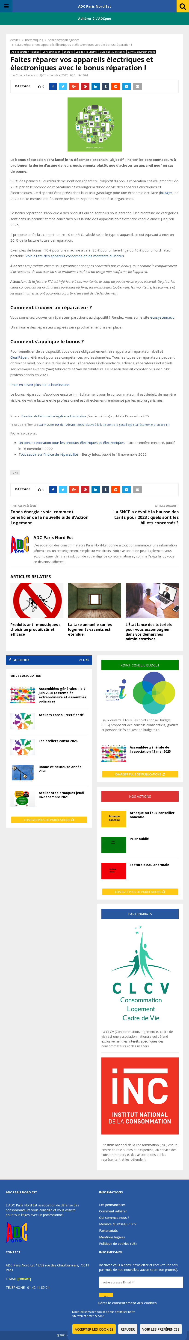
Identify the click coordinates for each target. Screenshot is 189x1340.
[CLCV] (140, 1027)
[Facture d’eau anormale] (113, 871)
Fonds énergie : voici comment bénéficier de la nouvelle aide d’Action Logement (49, 517)
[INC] (140, 1133)
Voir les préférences (161, 1329)
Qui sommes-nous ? (114, 1217)
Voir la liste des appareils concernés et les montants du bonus (75, 256)
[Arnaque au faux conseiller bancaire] (113, 819)
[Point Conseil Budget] (140, 715)
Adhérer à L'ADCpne (94, 18)
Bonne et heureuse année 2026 (60, 769)
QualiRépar (19, 357)
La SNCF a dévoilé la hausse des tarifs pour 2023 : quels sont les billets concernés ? (146, 517)
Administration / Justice (25, 51)
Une (15, 472)
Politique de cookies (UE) (118, 1243)
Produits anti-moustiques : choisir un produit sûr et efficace (35, 629)
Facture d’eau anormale (149, 865)
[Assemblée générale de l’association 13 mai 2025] (113, 753)
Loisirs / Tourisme (86, 51)
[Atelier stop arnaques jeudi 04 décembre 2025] (22, 799)
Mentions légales (112, 1237)
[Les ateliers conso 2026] (22, 747)
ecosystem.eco (162, 317)
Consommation (51, 51)
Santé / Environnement (141, 51)
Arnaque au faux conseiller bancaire (152, 815)
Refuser (128, 1329)
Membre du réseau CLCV (117, 1224)
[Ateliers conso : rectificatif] (22, 721)
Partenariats (108, 1230)
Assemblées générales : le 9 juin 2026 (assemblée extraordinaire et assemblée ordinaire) (62, 694)
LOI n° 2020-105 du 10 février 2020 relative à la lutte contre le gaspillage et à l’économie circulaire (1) (103, 425)
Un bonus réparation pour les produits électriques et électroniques (71, 442)
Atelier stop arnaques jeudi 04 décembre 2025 (61, 795)
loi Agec (166, 192)
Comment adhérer (113, 1211)
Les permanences (112, 1205)
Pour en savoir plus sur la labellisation (40, 384)
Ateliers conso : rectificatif (61, 715)
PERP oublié (139, 839)
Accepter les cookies (94, 1329)
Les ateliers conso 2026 (58, 741)
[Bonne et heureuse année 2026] (22, 773)
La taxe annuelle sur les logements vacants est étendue (90, 629)
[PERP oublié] (113, 845)
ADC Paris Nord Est (94, 6)
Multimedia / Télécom (112, 51)
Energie (68, 51)
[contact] (24, 1279)
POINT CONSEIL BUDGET (140, 665)
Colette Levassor (27, 75)
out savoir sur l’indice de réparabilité (49, 454)
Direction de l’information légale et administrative (53, 416)
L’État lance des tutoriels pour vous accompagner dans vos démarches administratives (149, 631)
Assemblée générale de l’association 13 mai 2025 (150, 749)
